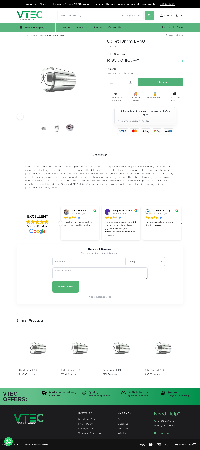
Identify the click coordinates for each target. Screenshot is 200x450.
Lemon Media (41, 445)
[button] (181, 223)
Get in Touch (167, 3)
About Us (81, 27)
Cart (120, 419)
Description (100, 154)
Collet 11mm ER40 (28, 370)
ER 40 (41, 35)
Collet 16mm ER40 (70, 370)
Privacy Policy (85, 424)
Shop (96, 27)
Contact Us (114, 27)
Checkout (123, 424)
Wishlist (122, 433)
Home (66, 27)
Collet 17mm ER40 (112, 370)
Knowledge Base (86, 419)
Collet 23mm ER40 (154, 370)
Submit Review (65, 286)
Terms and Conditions (89, 433)
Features (111, 68)
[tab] (100, 154)
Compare (123, 428)
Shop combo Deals (172, 27)
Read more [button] (110, 235)
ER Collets (30, 35)
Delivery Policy (85, 428)
